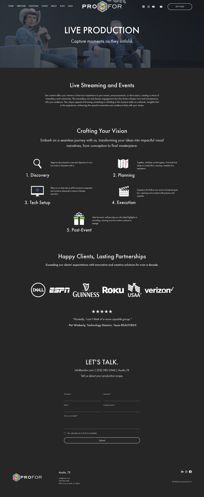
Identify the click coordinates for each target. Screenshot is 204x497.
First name (68, 394)
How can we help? (71, 416)
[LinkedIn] (182, 471)
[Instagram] (186, 471)
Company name (109, 405)
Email (66, 405)
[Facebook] (190, 471)
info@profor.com (84, 370)
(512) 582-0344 (106, 370)
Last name (107, 394)
